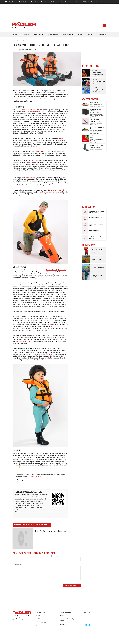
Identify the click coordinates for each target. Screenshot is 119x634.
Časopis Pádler (102, 34)
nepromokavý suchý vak (56, 190)
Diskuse (90, 34)
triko (34, 354)
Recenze (38, 626)
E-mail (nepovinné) (52, 556)
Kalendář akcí (89, 207)
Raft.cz (62, 615)
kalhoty (50, 354)
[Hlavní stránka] (23, 25)
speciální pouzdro (45, 192)
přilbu (52, 324)
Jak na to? (28, 39)
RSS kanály (87, 612)
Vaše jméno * (16, 556)
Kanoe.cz (62, 624)
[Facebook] (85, 624)
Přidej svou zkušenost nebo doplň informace (30, 525)
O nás (38, 615)
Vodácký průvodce (53, 34)
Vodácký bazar (89, 245)
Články (15, 34)
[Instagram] (88, 624)
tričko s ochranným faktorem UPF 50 (33, 111)
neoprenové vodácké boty (23, 341)
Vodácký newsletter (65, 612)
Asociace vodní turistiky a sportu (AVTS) (69, 620)
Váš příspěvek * (17, 564)
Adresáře (80, 34)
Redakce (38, 619)
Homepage (15, 39)
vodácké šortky (33, 160)
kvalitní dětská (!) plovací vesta (56, 270)
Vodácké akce (37, 34)
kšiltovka (62, 138)
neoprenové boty (31, 177)
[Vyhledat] (104, 25)
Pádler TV (26, 34)
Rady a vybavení (67, 34)
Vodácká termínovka (42, 622)
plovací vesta (40, 151)
